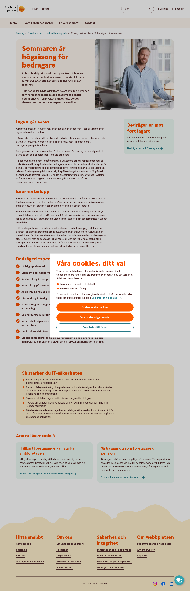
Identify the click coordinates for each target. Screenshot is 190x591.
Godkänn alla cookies (95, 307)
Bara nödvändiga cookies (95, 317)
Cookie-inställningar (95, 327)
